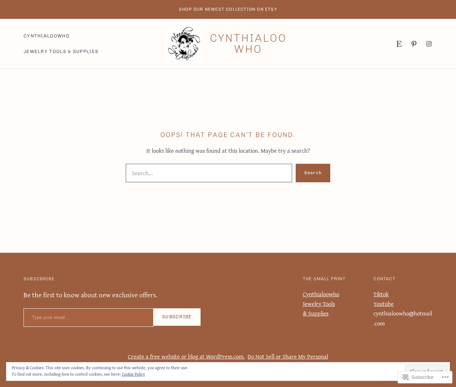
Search (313, 172)
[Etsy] (399, 43)
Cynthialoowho (248, 43)
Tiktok (381, 294)
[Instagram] (428, 43)
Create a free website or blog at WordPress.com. (186, 356)
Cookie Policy (133, 374)
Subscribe (177, 316)
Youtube (383, 303)
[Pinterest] (414, 43)
